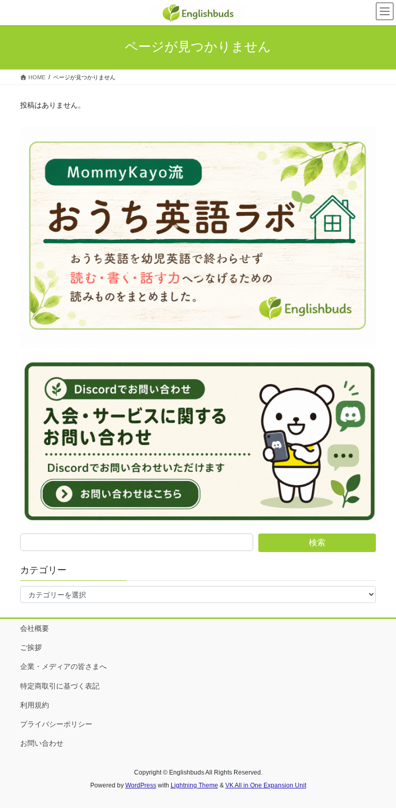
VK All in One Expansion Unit (265, 785)
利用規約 (34, 705)
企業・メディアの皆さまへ (63, 666)
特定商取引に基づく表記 (60, 686)
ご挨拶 (31, 647)
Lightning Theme (194, 785)
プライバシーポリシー (56, 724)
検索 (317, 542)
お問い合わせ (41, 743)
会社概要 (34, 628)
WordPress (140, 785)
